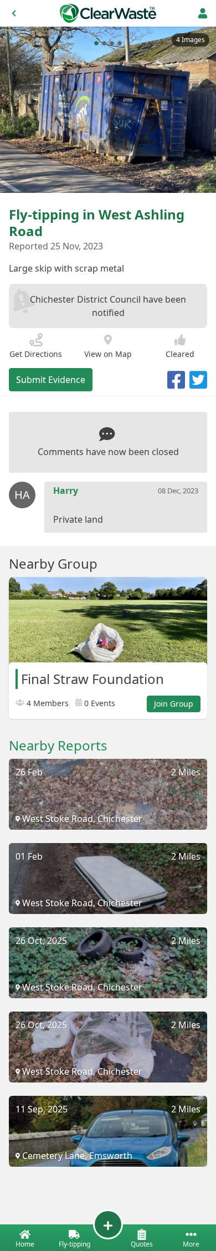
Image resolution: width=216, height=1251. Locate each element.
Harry (65, 490)
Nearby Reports (58, 745)
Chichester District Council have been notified (108, 306)
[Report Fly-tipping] (108, 1224)
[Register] (203, 13)
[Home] (108, 13)
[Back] (13, 13)
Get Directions (35, 354)
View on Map (108, 354)
